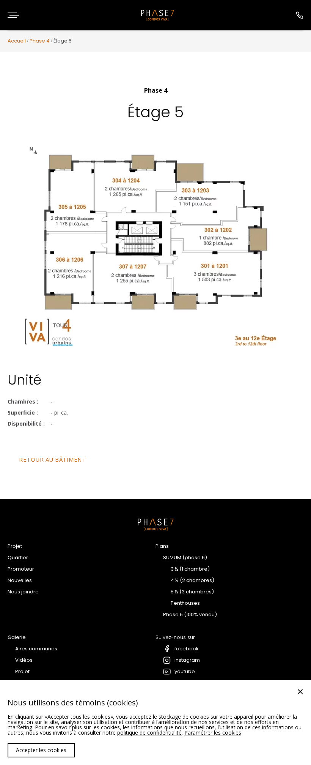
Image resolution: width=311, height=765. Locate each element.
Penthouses (185, 603)
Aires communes (36, 648)
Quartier (18, 557)
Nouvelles (20, 580)
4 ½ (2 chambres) (192, 580)
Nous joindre (23, 591)
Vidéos (24, 660)
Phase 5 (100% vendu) (190, 614)
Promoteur (21, 569)
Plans (162, 546)
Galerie (17, 637)
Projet (15, 546)
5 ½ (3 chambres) (192, 591)
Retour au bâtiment (52, 459)
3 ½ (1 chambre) (190, 569)
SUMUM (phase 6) (185, 557)
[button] (13, 15)
